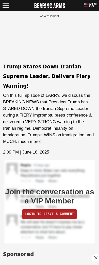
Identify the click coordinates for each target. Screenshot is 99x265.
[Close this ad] (95, 257)
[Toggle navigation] (6, 5)
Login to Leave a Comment (49, 214)
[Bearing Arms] (49, 5)
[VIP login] (90, 5)
